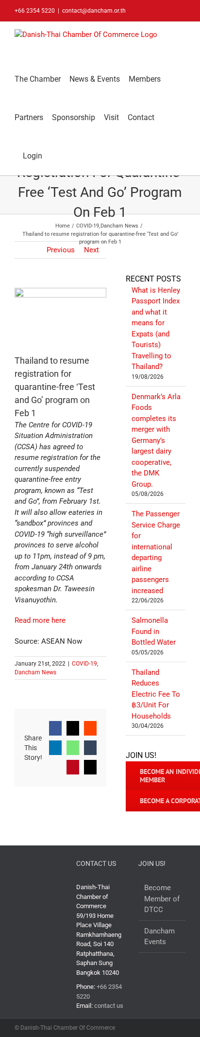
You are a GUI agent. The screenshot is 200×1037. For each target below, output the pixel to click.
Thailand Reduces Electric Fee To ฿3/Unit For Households (156, 694)
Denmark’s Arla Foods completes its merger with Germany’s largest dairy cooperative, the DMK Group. (156, 440)
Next (91, 250)
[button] (54, 156)
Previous (61, 250)
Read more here (40, 620)
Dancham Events (159, 937)
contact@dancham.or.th (94, 10)
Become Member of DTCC (162, 898)
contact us (108, 1005)
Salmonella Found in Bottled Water (154, 631)
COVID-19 (84, 663)
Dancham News (35, 672)
